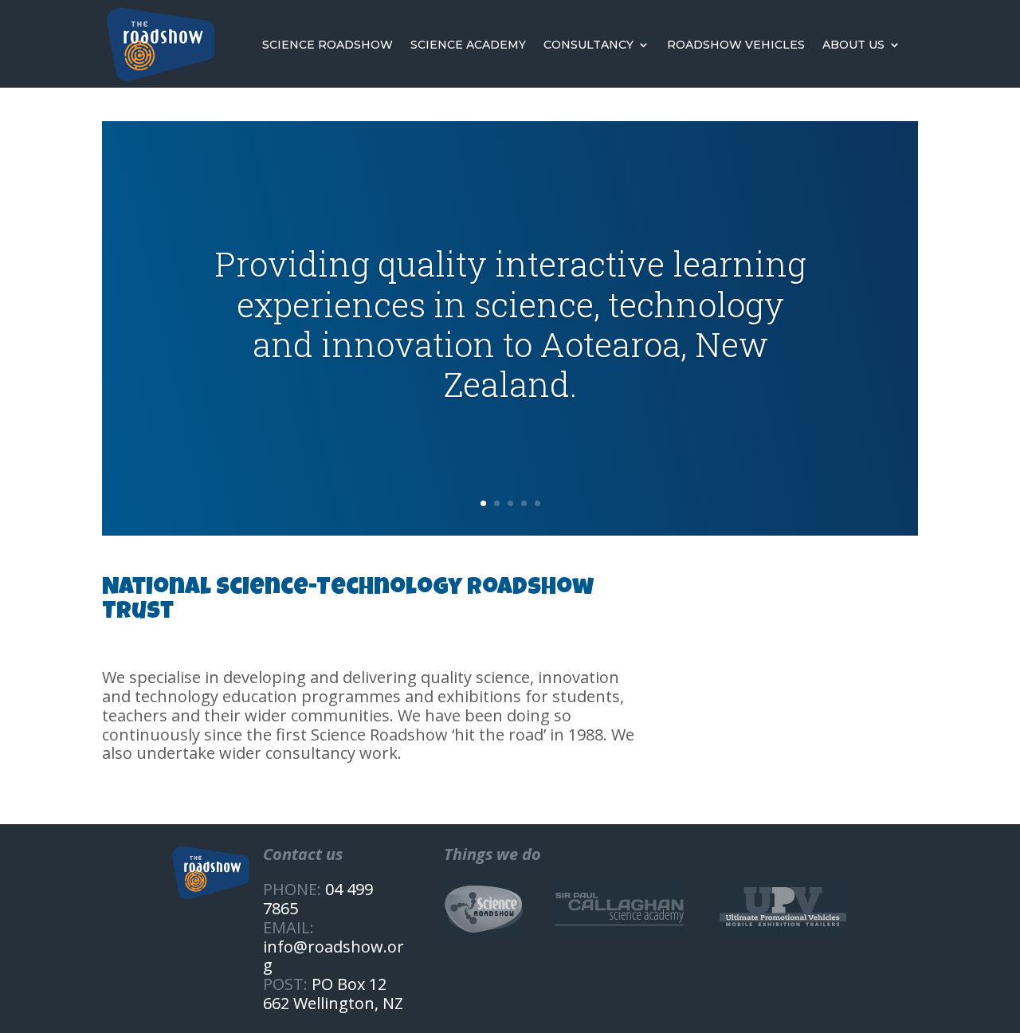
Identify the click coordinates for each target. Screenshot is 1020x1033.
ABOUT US (853, 44)
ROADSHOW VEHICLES (736, 44)
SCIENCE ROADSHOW (327, 44)
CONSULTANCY (588, 44)
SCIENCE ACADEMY (468, 44)
